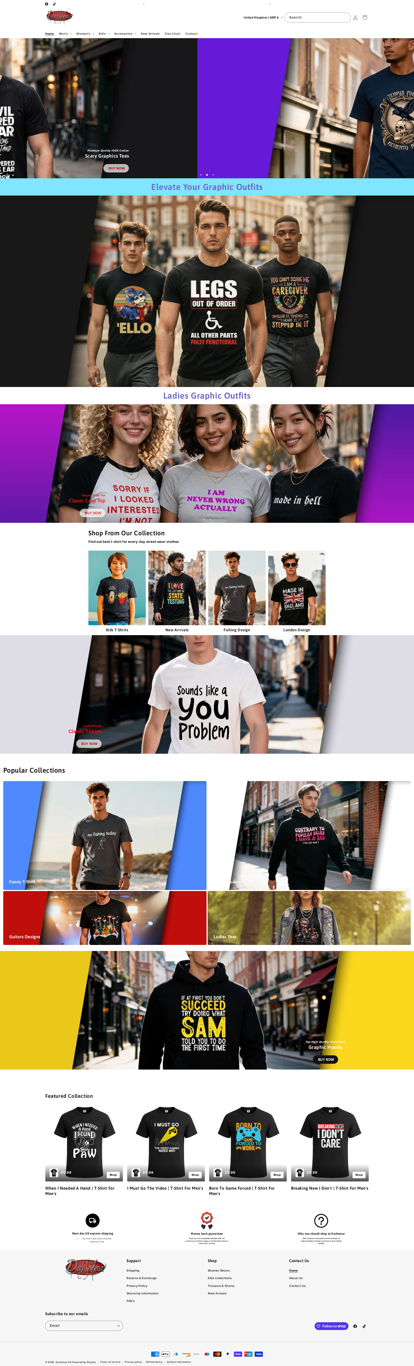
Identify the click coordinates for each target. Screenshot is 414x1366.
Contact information (179, 1361)
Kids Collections (220, 1278)
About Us (296, 1278)
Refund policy (154, 1361)
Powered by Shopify (84, 1362)
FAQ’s (131, 1301)
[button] (65, 33)
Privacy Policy (137, 1286)
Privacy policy (133, 1361)
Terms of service (110, 1361)
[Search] (345, 17)
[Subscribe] (118, 1326)
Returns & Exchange (142, 1278)
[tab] (201, 174)
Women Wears (219, 1270)
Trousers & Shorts (221, 1286)
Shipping (133, 1270)
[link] (332, 168)
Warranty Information (143, 1293)
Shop (113, 1175)
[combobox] (317, 17)
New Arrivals (217, 1293)
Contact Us (297, 1286)
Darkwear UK (64, 1362)
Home (293, 1270)
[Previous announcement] (144, 4)
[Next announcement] (270, 4)
